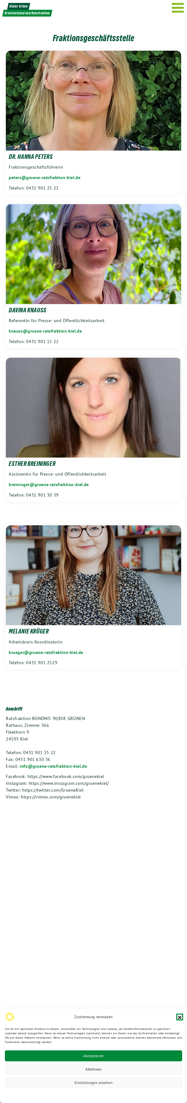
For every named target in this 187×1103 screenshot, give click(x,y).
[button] (179, 1017)
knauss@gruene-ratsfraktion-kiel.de (45, 331)
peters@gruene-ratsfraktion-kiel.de (44, 177)
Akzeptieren (93, 1056)
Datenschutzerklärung (69, 1094)
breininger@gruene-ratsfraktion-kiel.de (49, 484)
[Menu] (178, 8)
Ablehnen (93, 1069)
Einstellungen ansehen (94, 1082)
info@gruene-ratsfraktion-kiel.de (53, 766)
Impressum (126, 1094)
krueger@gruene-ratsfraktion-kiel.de (46, 652)
